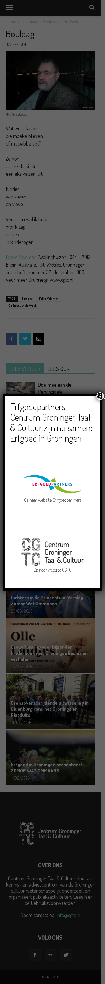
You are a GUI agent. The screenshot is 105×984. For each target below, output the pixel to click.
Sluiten (100, 396)
